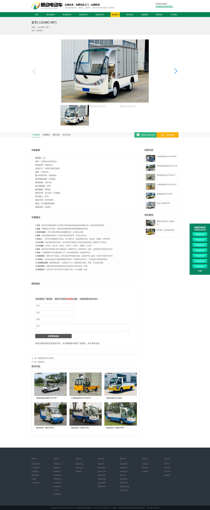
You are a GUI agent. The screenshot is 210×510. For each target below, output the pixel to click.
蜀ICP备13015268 (153, 508)
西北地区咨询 (200, 240)
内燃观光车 (57, 494)
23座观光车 (58, 486)
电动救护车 (102, 486)
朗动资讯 (145, 468)
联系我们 (167, 475)
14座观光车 (58, 479)
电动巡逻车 (50, 15)
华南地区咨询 (200, 245)
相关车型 (66, 135)
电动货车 (115, 15)
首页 (37, 15)
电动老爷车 (100, 15)
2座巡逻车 (35, 471)
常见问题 (145, 471)
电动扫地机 (102, 475)
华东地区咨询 (200, 261)
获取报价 (56, 135)
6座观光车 (57, 468)
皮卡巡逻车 (35, 483)
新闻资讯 (159, 15)
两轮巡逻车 (35, 475)
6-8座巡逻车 (35, 464)
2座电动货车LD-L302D (45, 358)
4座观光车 (57, 464)
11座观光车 (58, 475)
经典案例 (144, 15)
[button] (175, 71)
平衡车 (33, 479)
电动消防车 (102, 468)
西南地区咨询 (200, 234)
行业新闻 (145, 464)
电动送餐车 (102, 483)
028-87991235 (148, 135)
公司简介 (167, 464)
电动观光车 (67, 15)
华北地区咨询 (200, 250)
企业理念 (167, 468)
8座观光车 (57, 471)
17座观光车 (58, 483)
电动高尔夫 (83, 15)
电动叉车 (101, 464)
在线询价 (170, 135)
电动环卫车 (102, 471)
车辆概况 (46, 135)
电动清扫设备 (124, 486)
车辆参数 (36, 135)
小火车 (56, 490)
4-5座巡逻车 (35, 468)
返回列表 (41, 362)
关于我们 (174, 15)
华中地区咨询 (200, 256)
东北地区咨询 (200, 266)
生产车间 (167, 471)
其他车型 (130, 15)
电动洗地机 (102, 479)
